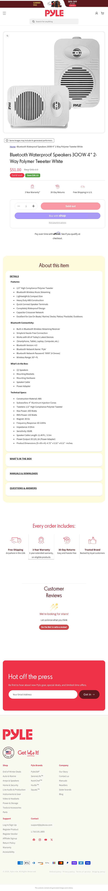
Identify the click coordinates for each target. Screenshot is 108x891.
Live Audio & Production (14, 789)
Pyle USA (14, 871)
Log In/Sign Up (10, 824)
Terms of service (83, 871)
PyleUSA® (35, 771)
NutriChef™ (36, 780)
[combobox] (41, 21)
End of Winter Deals (12, 771)
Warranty (7, 847)
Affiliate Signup (10, 838)
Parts (5, 812)
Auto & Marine (9, 776)
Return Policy (9, 842)
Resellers (63, 785)
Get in (87, 694)
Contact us (64, 776)
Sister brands (65, 789)
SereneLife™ (37, 776)
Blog (61, 794)
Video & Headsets (11, 798)
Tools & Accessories (12, 807)
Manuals (63, 780)
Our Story (63, 771)
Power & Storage (10, 803)
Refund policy (55, 871)
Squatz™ (35, 789)
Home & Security (10, 785)
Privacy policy (69, 871)
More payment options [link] (57, 222)
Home (12, 146)
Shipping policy (98, 871)
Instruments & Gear (12, 794)
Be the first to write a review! (54, 627)
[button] (4, 13)
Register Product (10, 829)
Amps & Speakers (11, 780)
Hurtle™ (35, 785)
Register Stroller (10, 833)
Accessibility (8, 851)
